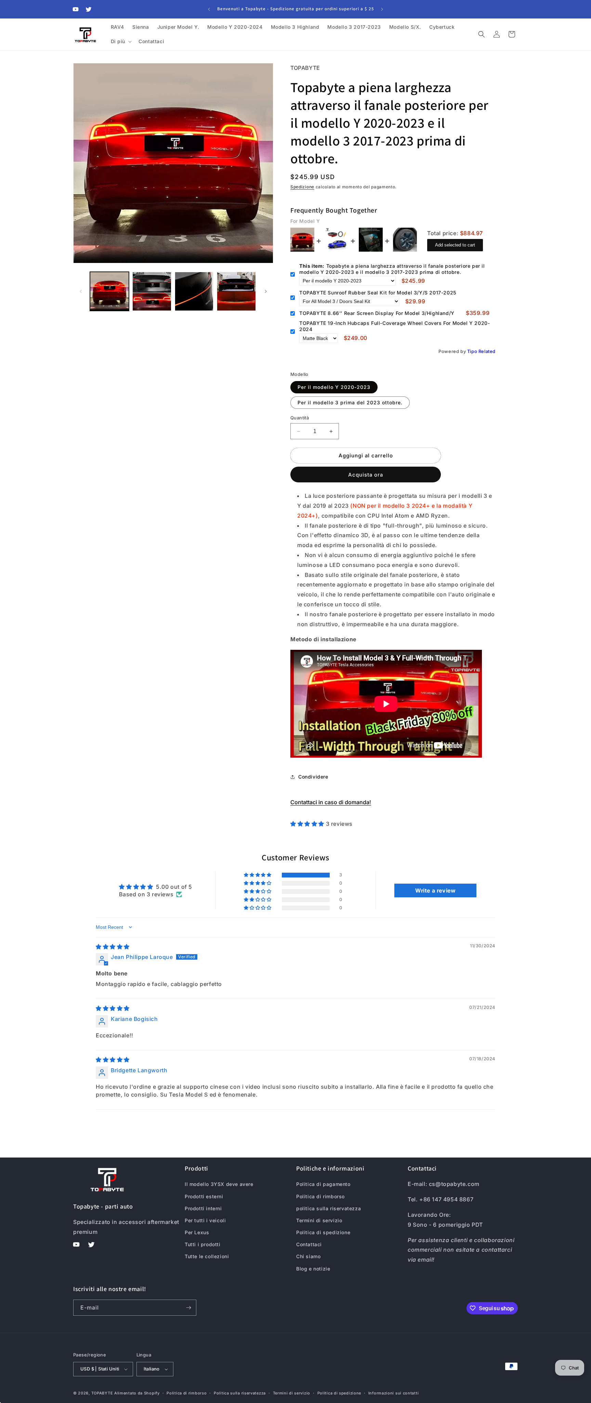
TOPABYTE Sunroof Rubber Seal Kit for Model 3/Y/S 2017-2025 (377, 292)
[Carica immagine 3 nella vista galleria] (194, 291)
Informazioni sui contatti (393, 1393)
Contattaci (309, 1244)
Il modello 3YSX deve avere (219, 1184)
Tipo (472, 351)
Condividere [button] (313, 777)
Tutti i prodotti (203, 1244)
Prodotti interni (203, 1208)
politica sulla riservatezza (328, 1208)
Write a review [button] (435, 890)
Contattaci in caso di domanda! (330, 802)
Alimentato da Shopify (137, 1393)
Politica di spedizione (323, 1232)
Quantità (299, 417)
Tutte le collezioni (207, 1256)
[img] (113, 946)
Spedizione (302, 186)
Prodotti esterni (204, 1196)
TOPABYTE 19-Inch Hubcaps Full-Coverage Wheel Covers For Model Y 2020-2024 (394, 326)
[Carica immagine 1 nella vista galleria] (109, 291)
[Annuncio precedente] (208, 9)
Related (487, 351)
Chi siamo (308, 1256)
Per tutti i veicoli (205, 1220)
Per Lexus (197, 1232)
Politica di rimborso (320, 1196)
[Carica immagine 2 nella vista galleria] (151, 291)
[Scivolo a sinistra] (80, 291)
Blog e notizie (313, 1269)
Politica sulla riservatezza (240, 1393)
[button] (121, 41)
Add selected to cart (455, 245)
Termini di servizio (319, 1220)
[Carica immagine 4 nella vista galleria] (236, 291)
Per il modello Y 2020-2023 (334, 387)
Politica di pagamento (323, 1184)
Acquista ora (365, 474)
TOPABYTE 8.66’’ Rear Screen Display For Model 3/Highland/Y (377, 313)
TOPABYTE (102, 1393)
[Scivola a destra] (265, 291)
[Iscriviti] (188, 1308)
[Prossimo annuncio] (382, 9)
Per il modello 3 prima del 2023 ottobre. (350, 402)
